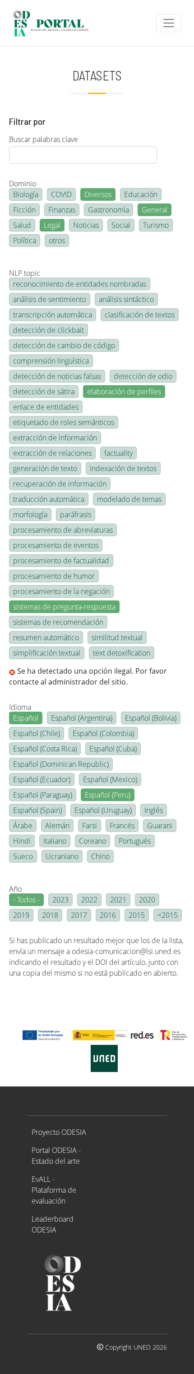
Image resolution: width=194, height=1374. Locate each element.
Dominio (22, 184)
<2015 (167, 915)
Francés (122, 826)
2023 (60, 900)
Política (24, 241)
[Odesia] (55, 23)
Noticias (86, 225)
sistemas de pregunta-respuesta (64, 607)
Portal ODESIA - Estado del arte (56, 1155)
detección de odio (143, 376)
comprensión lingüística (51, 361)
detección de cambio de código (64, 345)
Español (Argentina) (81, 718)
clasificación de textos (140, 315)
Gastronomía (108, 210)
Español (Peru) (107, 795)
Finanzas (61, 210)
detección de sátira (43, 392)
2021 (118, 900)
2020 (147, 900)
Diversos (97, 194)
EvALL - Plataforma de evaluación (54, 1190)
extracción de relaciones (52, 453)
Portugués (135, 841)
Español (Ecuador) (41, 779)
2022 (89, 900)
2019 (21, 915)
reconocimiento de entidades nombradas (79, 284)
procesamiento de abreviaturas (63, 530)
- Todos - (26, 900)
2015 (137, 915)
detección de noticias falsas (57, 376)
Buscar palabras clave (43, 139)
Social (120, 225)
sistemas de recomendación (58, 622)
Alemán (57, 826)
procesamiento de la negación (61, 591)
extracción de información (55, 438)
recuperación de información (59, 484)
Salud (22, 225)
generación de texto (45, 468)
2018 (50, 915)
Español (25, 718)
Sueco (23, 856)
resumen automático (46, 637)
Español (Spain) (37, 810)
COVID (61, 194)
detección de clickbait (48, 330)
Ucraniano (62, 856)
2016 (108, 915)
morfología (30, 514)
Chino (100, 856)
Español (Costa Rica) (45, 749)
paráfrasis (75, 514)
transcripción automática (52, 315)
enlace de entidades (46, 407)
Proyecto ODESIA (59, 1132)
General (154, 210)
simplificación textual (46, 653)
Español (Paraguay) (42, 795)
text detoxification (121, 653)
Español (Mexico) (110, 779)
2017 (79, 915)
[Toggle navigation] (168, 23)
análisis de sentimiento (49, 299)
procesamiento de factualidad (61, 561)
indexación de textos (123, 468)
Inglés (153, 810)
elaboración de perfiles (124, 392)
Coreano (92, 841)
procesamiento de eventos (55, 545)
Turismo (156, 225)
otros (57, 241)
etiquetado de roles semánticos (63, 422)
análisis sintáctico (126, 299)
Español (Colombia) (103, 733)
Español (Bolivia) (150, 718)
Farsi (89, 826)
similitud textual (117, 637)
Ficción (24, 210)
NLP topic (24, 273)
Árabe (22, 826)
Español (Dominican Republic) (61, 764)
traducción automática (48, 499)
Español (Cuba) (113, 749)
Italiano (54, 841)
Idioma (20, 707)
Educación (140, 194)
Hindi (22, 841)
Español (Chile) (36, 733)
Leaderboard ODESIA (53, 1224)
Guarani (159, 826)
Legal (52, 225)
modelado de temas (129, 499)
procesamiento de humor (54, 576)
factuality (118, 453)
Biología (25, 194)
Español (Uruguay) (103, 810)
